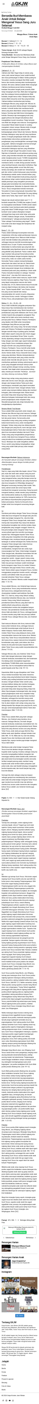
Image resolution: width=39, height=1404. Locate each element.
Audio (4, 1390)
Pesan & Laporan (8, 1379)
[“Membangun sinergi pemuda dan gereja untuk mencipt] (28, 1303)
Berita (4, 1368)
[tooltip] (3, 1400)
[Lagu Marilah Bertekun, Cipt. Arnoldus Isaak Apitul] (10, 1285)
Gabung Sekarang (19, 1232)
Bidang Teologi (7, 12)
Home (4, 1365)
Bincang (4, 1383)
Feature (4, 1375)
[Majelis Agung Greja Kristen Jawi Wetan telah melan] (28, 1285)
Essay (4, 1372)
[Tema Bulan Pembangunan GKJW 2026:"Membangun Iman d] (10, 1303)
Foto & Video (6, 1386)
